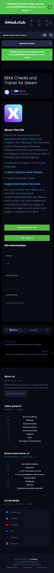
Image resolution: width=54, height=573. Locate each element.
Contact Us (28, 567)
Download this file (27, 227)
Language (41, 567)
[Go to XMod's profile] (6, 92)
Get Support (27, 238)
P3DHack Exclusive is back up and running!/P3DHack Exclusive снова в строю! (25, 7)
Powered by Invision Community (27, 564)
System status (27, 43)
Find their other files (20, 94)
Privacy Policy (13, 567)
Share (14, 330)
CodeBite (33, 559)
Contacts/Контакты (15, 393)
